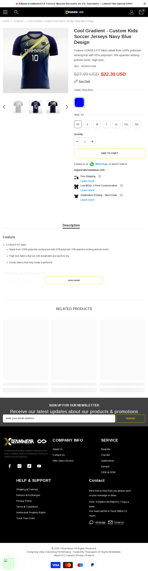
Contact (69, 555)
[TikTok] (29, 466)
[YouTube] (39, 466)
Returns (90, 555)
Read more (74, 280)
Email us (119, 522)
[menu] (5, 12)
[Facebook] (9, 466)
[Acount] (132, 12)
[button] (4, 107)
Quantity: (78, 134)
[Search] (16, 12)
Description (71, 225)
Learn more (87, 181)
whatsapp (100, 522)
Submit (130, 418)
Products (18, 21)
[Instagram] (19, 466)
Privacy (80, 555)
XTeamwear (66, 548)
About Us (59, 555)
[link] (25, 384)
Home (6, 21)
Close (144, 3)
